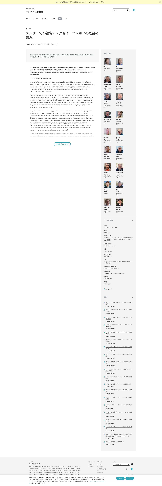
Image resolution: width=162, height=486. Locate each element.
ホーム (28, 18)
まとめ (55, 44)
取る (120, 478)
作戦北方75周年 (100, 472)
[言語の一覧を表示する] (102, 2)
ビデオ (53, 18)
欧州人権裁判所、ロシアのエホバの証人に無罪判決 (101, 469)
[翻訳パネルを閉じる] (160, 2)
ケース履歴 (109, 289)
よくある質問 (99, 464)
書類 (60, 18)
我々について (91, 464)
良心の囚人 (45, 18)
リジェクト (129, 478)
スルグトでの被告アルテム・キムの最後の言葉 (118, 384)
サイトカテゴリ (117, 464)
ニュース (35, 18)
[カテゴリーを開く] (132, 464)
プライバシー (91, 466)
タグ (66, 18)
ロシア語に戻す (93, 2)
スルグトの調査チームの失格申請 (115, 442)
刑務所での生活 (100, 466)
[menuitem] (28, 18)
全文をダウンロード (62, 144)
